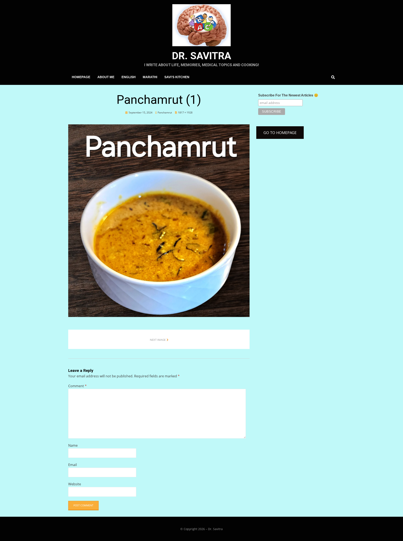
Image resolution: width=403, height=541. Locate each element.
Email (72, 464)
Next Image (158, 340)
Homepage (81, 77)
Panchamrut (165, 112)
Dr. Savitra (201, 56)
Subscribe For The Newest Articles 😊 (288, 95)
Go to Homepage (280, 132)
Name (73, 445)
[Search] (332, 77)
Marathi (150, 77)
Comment (77, 386)
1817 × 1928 (185, 112)
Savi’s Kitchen (176, 77)
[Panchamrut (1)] (159, 220)
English (129, 77)
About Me (105, 77)
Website (74, 484)
